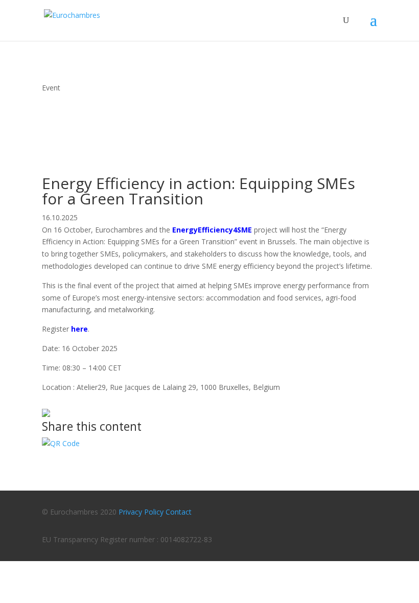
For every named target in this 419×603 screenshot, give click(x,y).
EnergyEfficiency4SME (212, 230)
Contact (179, 512)
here (79, 329)
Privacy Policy (141, 512)
